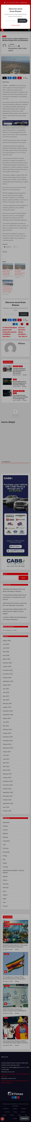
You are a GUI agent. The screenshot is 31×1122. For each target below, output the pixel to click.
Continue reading (15, 25)
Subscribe (23, 20)
